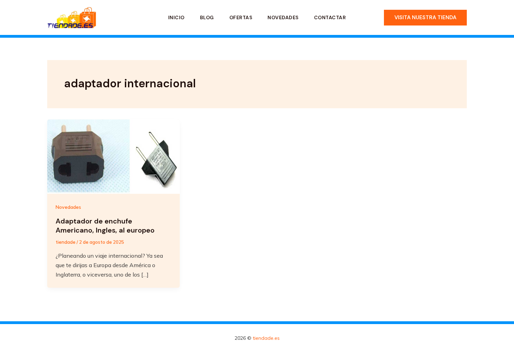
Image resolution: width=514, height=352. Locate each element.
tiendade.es (266, 338)
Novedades (283, 17)
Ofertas (240, 17)
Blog (207, 17)
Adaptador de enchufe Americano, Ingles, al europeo (105, 226)
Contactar (330, 17)
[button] (425, 17)
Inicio (176, 17)
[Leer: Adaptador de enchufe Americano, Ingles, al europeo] (113, 156)
